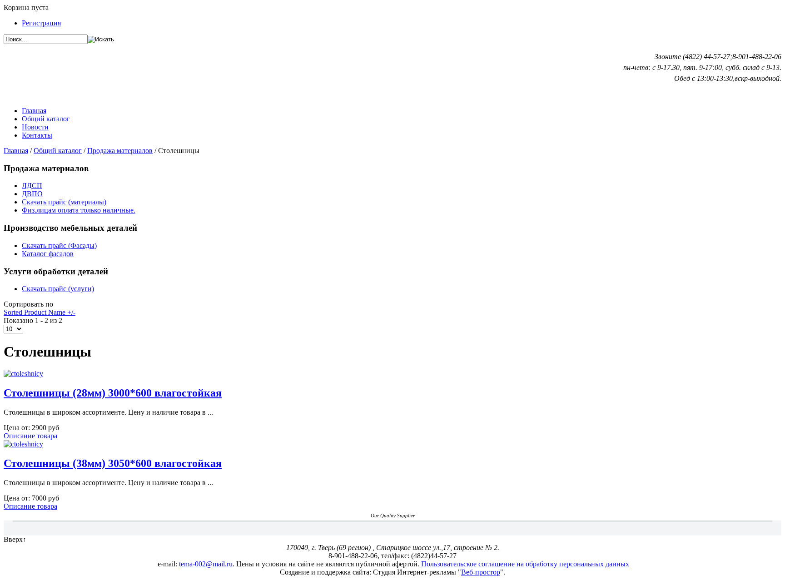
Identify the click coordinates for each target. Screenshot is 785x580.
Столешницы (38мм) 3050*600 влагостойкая (113, 463)
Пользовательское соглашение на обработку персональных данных (525, 564)
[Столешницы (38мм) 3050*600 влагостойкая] (23, 444)
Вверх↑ (15, 539)
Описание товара (30, 436)
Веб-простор (480, 572)
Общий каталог (58, 150)
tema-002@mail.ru (206, 564)
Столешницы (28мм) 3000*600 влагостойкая (113, 393)
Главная (16, 150)
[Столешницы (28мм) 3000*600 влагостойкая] (23, 373)
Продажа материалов (120, 150)
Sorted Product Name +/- (39, 312)
